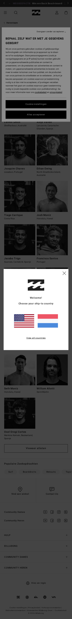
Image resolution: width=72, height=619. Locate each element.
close (64, 273)
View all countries (36, 337)
